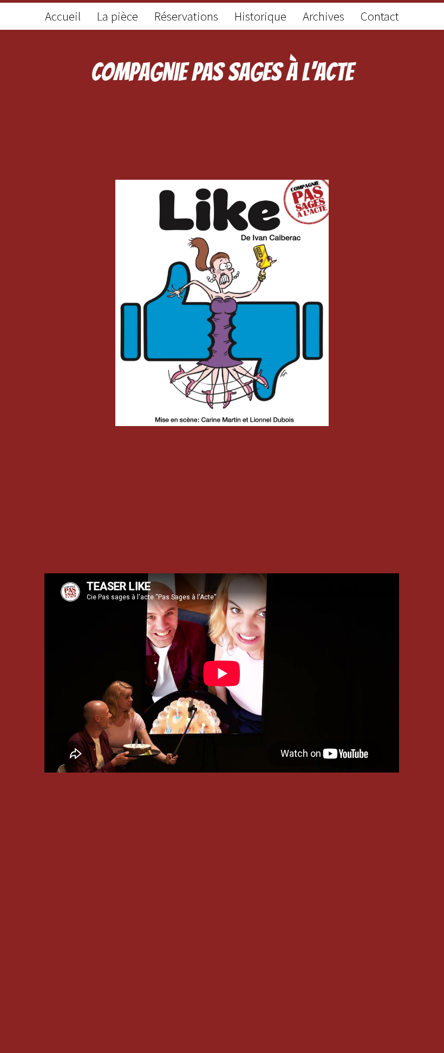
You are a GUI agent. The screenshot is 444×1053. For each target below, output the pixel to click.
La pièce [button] (117, 16)
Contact (380, 16)
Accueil (63, 16)
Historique (260, 16)
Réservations (186, 16)
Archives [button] (323, 16)
